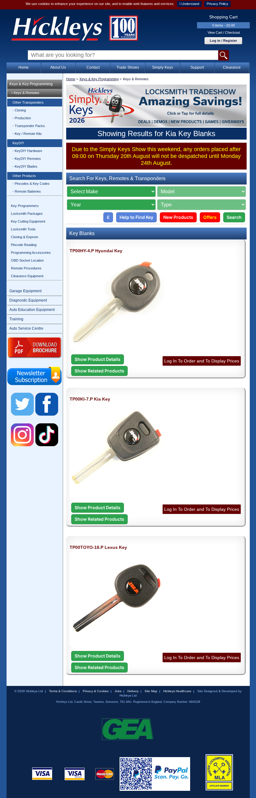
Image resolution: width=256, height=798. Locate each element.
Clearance (232, 67)
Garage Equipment (25, 291)
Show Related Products (99, 370)
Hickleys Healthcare (177, 691)
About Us (58, 67)
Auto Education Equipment (32, 310)
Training (16, 319)
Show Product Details (98, 359)
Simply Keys (162, 67)
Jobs (118, 691)
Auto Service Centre (26, 328)
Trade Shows (127, 67)
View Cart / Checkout (224, 32)
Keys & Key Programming (31, 84)
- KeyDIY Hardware (27, 151)
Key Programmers (25, 206)
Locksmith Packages (27, 213)
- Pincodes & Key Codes (31, 183)
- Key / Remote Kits (27, 133)
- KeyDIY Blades (24, 166)
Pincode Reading (24, 245)
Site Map (151, 691)
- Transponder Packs (28, 126)
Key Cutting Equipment (28, 221)
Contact (93, 67)
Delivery (133, 691)
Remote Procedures (26, 268)
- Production (21, 118)
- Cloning (19, 110)
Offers (210, 217)
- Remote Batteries (26, 191)
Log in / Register (223, 40)
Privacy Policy (217, 4)
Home (23, 67)
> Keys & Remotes (25, 93)
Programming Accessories (31, 252)
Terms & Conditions (63, 691)
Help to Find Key (136, 217)
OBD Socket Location (27, 260)
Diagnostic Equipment (28, 300)
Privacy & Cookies (96, 691)
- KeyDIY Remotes (26, 158)
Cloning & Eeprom (24, 237)
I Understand (189, 4)
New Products (178, 217)
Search (234, 217)
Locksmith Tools (23, 229)
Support (197, 67)
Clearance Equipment (27, 276)
